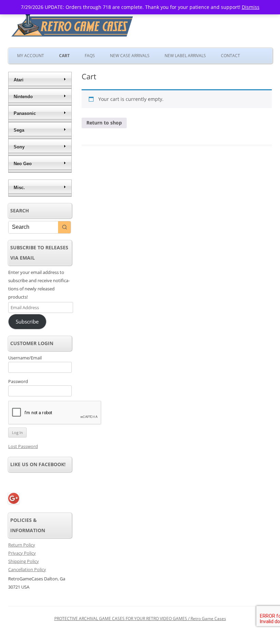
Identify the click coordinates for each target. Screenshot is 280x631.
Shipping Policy (23, 561)
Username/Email (25, 358)
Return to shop (104, 122)
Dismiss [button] (251, 7)
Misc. (19, 187)
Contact (230, 55)
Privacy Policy (22, 553)
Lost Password (23, 446)
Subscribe (27, 321)
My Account (30, 55)
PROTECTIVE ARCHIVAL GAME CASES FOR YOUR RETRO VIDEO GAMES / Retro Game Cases (140, 618)
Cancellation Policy (27, 569)
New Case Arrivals (130, 55)
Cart (64, 55)
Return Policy (21, 545)
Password (18, 381)
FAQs (90, 55)
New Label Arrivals (185, 55)
